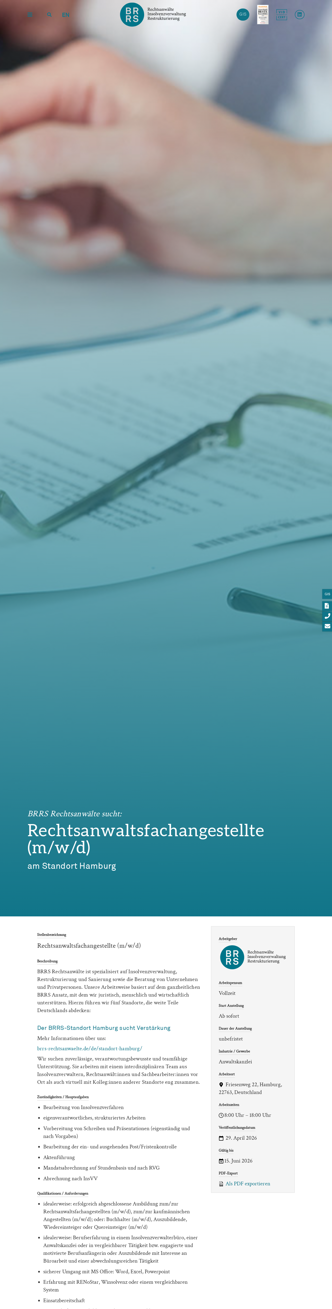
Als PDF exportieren (247, 1183)
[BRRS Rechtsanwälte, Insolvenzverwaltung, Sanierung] (153, 14)
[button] (30, 14)
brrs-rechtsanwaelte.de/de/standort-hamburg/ (89, 1048)
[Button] (300, 14)
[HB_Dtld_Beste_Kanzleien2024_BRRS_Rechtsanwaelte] (262, 14)
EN (66, 15)
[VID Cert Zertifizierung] (281, 14)
